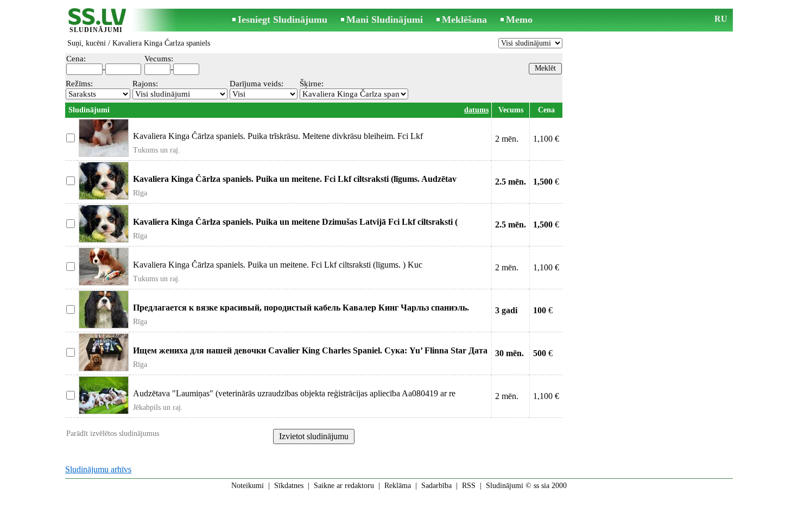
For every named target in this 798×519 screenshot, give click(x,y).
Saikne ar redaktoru (344, 486)
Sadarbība (436, 486)
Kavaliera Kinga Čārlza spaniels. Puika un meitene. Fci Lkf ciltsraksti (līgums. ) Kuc (277, 264)
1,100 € (546, 138)
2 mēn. (506, 138)
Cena (546, 110)
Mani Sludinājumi (384, 19)
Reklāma (397, 486)
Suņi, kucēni (86, 43)
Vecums (510, 110)
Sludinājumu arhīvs (98, 469)
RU (720, 18)
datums (476, 110)
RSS (469, 486)
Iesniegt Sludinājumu (282, 19)
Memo (519, 19)
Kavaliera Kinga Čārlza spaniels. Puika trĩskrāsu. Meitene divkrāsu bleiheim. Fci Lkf (278, 136)
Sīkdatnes (288, 486)
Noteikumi (247, 486)
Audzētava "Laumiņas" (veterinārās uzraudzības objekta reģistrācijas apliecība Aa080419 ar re (294, 393)
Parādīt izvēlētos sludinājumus (112, 433)
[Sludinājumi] (96, 21)
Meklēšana (464, 19)
